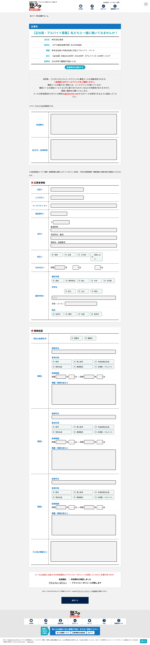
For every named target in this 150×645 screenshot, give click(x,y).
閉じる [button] (143, 641)
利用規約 (62, 579)
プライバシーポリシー (58, 582)
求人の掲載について (63, 633)
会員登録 (106, 2)
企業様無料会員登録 (78, 633)
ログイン (90, 633)
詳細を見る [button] (30, 642)
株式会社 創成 (57, 39)
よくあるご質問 (114, 2)
